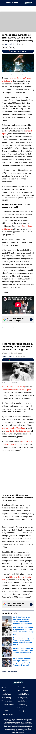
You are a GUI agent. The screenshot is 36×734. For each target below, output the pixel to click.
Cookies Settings (8, 714)
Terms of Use (7, 701)
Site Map (20, 711)
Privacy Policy (22, 698)
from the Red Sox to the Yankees (18, 431)
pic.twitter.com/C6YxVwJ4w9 (22, 195)
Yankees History (12, 671)
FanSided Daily (23, 694)
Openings (21, 687)
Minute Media (11, 719)
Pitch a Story (6, 698)
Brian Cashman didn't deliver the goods (16, 390)
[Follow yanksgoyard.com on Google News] (31, 319)
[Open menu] (3, 3)
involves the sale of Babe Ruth (13, 428)
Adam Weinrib (9, 44)
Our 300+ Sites (23, 690)
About (4, 687)
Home (4, 328)
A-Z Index (5, 711)
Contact (5, 690)
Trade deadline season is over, (13, 387)
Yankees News (12, 328)
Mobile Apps (6, 694)
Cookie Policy (22, 701)
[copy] (13, 47)
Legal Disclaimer (8, 705)
